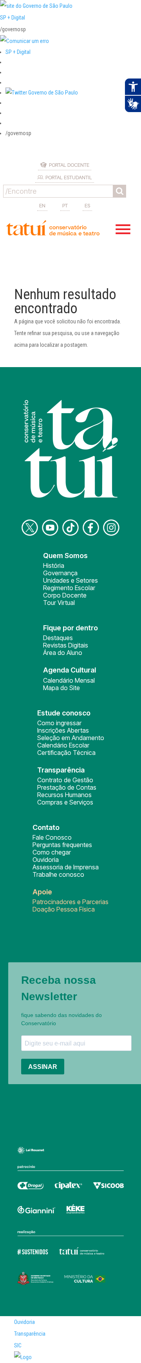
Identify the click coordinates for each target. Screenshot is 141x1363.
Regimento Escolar (69, 588)
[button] (41, 92)
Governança (60, 573)
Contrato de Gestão (65, 780)
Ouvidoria (46, 859)
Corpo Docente (65, 595)
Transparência (29, 1334)
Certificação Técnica (66, 752)
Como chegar (52, 852)
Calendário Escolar (63, 745)
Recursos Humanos (64, 795)
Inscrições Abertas (63, 730)
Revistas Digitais (65, 645)
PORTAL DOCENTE (69, 165)
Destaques (58, 638)
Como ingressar (59, 723)
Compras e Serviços (65, 802)
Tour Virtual (59, 603)
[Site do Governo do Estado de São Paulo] (36, 6)
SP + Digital (12, 17)
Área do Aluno (62, 653)
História (53, 565)
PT (65, 205)
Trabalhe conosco (58, 874)
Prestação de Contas (66, 787)
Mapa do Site (61, 688)
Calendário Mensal (69, 680)
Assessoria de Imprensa (66, 867)
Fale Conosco (52, 837)
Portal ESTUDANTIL (68, 177)
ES (87, 205)
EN (42, 205)
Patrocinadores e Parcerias (70, 902)
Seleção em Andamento (70, 738)
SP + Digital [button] (18, 52)
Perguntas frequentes (62, 845)
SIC (18, 1345)
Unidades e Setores (70, 580)
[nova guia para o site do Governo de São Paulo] (24, 41)
